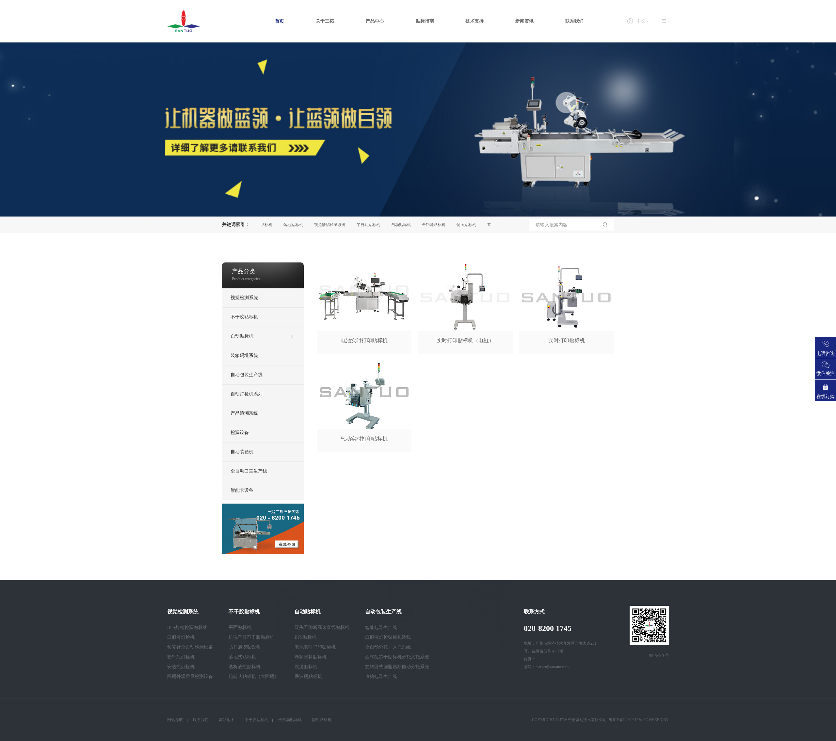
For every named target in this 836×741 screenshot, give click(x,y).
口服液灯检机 (181, 637)
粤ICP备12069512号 (625, 719)
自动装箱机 (242, 451)
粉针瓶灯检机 (181, 656)
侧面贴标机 (448, 224)
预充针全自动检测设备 (190, 647)
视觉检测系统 (244, 297)
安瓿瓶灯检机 (181, 666)
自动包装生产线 (247, 374)
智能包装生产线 (381, 627)
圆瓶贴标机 (321, 719)
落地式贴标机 (242, 656)
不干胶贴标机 (244, 316)
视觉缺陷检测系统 (312, 224)
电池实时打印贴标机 (315, 647)
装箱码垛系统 (244, 355)
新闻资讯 (524, 21)
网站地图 (226, 719)
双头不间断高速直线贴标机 (322, 627)
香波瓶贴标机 (308, 676)
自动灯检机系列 (247, 394)
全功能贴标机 (416, 224)
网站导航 (175, 719)
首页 (279, 21)
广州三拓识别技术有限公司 (583, 719)
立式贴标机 (479, 224)
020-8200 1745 (547, 628)
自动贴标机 (383, 224)
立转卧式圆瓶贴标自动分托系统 (397, 666)
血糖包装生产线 (381, 676)
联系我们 (574, 21)
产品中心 (375, 21)
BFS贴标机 (305, 637)
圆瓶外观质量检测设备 (190, 676)
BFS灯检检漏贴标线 (187, 627)
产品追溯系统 (244, 413)
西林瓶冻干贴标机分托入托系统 (397, 656)
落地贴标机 (275, 224)
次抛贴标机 (306, 666)
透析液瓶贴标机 (245, 666)
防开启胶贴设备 (245, 647)
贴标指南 (425, 21)
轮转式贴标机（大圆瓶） (254, 676)
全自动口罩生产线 (249, 471)
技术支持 (474, 21)
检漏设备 (240, 432)
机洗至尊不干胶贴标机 (251, 637)
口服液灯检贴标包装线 (388, 637)
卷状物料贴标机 (311, 656)
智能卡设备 (242, 490)
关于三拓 (325, 21)
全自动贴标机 (290, 719)
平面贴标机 (240, 627)
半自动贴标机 (350, 224)
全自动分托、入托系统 (388, 647)
